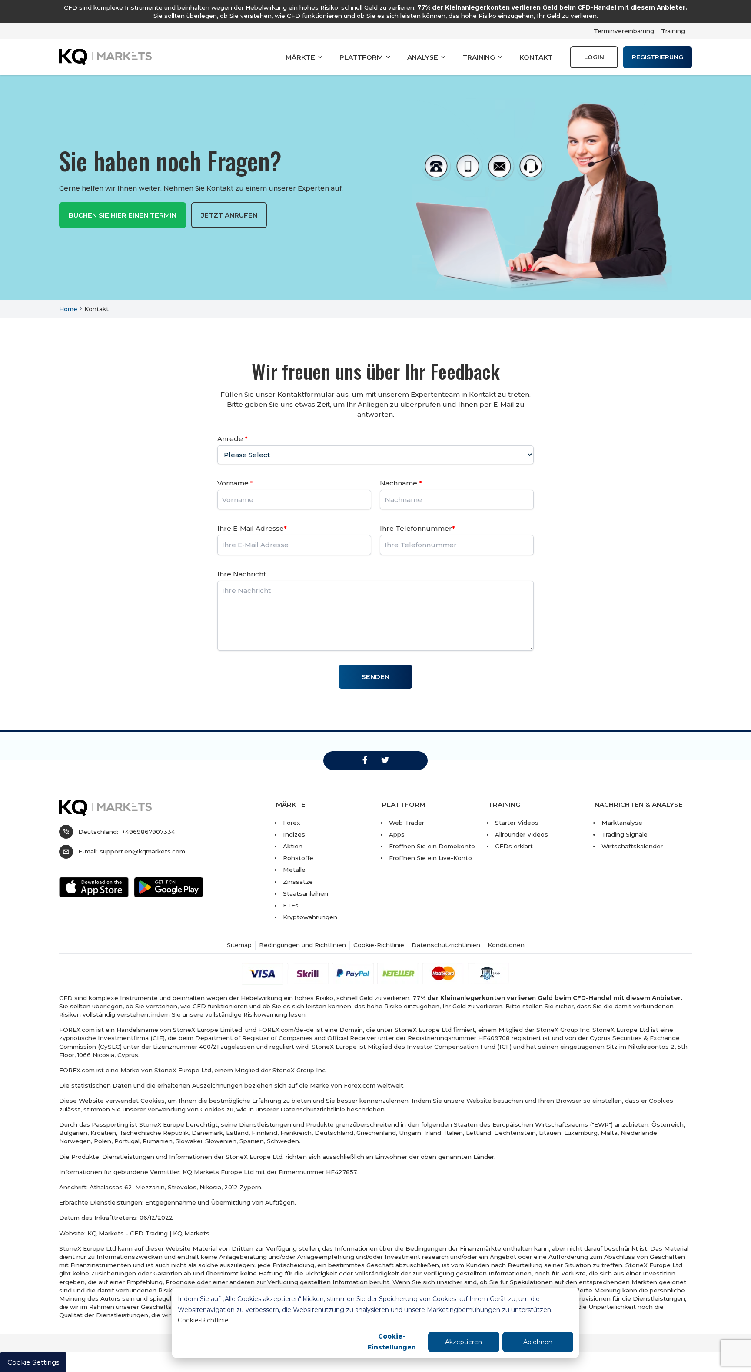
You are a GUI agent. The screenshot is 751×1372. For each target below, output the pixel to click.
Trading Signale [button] (624, 834)
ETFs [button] (291, 905)
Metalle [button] (294, 869)
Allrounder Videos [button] (521, 834)
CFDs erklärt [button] (514, 846)
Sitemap (239, 944)
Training (673, 30)
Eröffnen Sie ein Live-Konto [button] (430, 857)
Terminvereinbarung (624, 30)
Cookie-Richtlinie (203, 1320)
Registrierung (657, 57)
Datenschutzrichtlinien (446, 944)
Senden (375, 677)
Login (594, 57)
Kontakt (536, 57)
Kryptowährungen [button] (310, 917)
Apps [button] (397, 834)
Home (68, 308)
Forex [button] (291, 822)
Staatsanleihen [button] (305, 893)
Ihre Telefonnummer (417, 528)
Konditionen (506, 944)
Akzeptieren (463, 1342)
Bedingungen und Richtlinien (302, 944)
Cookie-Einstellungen (392, 1341)
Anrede (232, 439)
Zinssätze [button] (298, 881)
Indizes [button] (294, 834)
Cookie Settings (33, 1362)
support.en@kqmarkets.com (142, 851)
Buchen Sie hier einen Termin (122, 215)
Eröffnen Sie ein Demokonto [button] (432, 846)
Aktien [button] (292, 846)
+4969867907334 (148, 831)
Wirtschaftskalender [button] (632, 846)
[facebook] (365, 760)
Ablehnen (537, 1342)
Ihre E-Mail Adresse (252, 528)
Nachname (401, 483)
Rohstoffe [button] (298, 857)
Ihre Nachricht (241, 574)
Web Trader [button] (406, 822)
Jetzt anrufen (229, 215)
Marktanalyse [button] (621, 822)
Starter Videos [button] (516, 822)
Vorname (235, 483)
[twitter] (385, 760)
